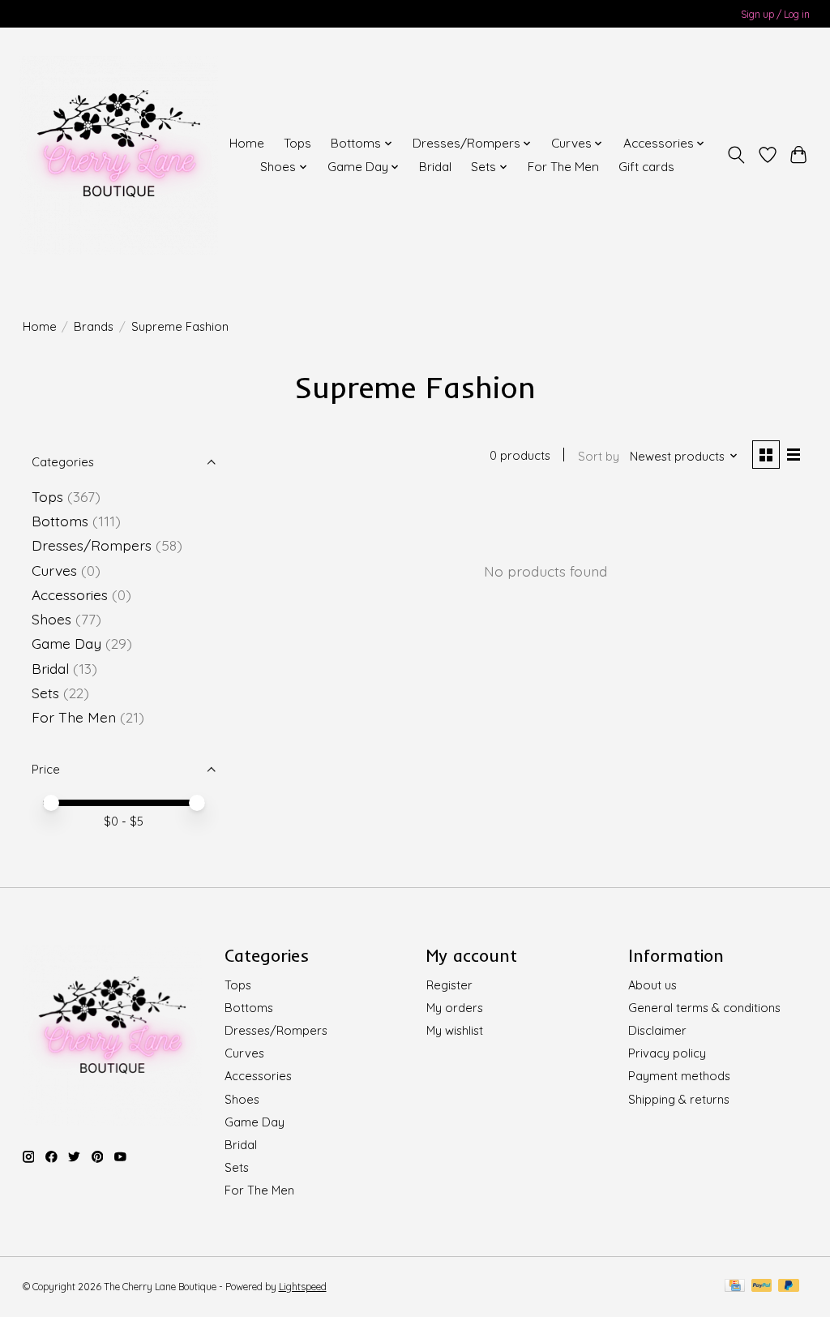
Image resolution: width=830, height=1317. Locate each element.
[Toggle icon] (735, 154)
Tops (297, 143)
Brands (93, 326)
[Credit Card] (735, 1286)
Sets (45, 692)
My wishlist (454, 1030)
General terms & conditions (704, 1007)
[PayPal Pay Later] (788, 1286)
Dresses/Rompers (92, 545)
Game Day (66, 643)
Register (449, 985)
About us (652, 985)
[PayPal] (761, 1286)
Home (246, 143)
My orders (454, 1007)
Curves (54, 570)
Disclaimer (657, 1030)
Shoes (51, 619)
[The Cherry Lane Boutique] (118, 155)
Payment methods (679, 1075)
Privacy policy (667, 1053)
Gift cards (646, 166)
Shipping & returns (678, 1099)
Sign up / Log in (775, 14)
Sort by (598, 456)
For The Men (563, 166)
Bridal (435, 166)
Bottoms (60, 521)
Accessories (72, 594)
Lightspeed (303, 1287)
